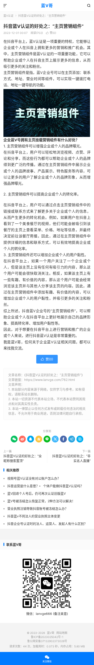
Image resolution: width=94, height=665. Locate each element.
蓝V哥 (47, 5)
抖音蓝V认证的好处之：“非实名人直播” (71, 458)
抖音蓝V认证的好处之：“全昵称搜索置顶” (22, 458)
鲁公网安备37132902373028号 (47, 641)
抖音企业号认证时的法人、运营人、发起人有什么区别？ (47, 524)
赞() (51, 33)
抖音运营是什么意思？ (23, 486)
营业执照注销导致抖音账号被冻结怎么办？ (37, 508)
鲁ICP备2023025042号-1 (47, 637)
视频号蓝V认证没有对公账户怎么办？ (33, 478)
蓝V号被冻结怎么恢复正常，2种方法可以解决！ (41, 501)
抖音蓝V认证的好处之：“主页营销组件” (43, 26)
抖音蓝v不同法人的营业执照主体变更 (33, 516)
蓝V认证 (8, 15)
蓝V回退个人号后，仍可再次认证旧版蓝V (36, 493)
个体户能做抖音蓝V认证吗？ (63, 486)
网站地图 (61, 633)
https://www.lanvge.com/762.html (49, 380)
